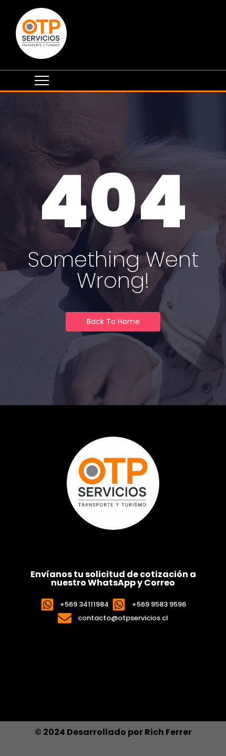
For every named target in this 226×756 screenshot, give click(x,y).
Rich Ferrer (168, 732)
